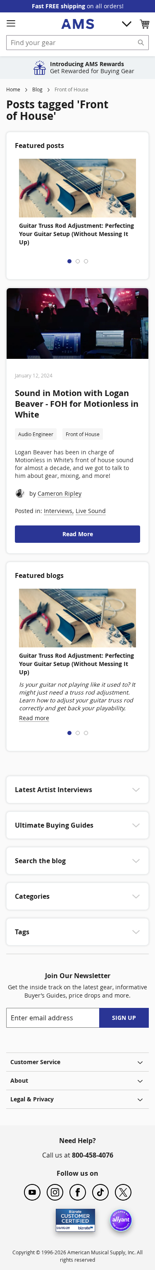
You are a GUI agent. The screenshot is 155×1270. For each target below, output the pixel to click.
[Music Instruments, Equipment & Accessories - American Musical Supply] (77, 24)
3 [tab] (86, 261)
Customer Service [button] (35, 1062)
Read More (77, 534)
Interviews (58, 511)
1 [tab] (69, 261)
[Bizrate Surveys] (83, 1227)
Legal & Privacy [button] (32, 1099)
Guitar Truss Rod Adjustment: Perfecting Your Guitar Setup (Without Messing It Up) (76, 234)
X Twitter (123, 1192)
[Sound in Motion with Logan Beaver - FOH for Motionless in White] (77, 324)
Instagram (55, 1192)
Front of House (83, 434)
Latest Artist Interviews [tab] (53, 789)
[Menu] (11, 24)
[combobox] (77, 42)
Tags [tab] (22, 931)
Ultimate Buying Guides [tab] (54, 825)
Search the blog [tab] (40, 860)
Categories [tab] (32, 896)
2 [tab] (78, 261)
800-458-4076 (92, 1155)
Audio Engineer (35, 434)
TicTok (100, 1192)
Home (13, 89)
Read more (34, 718)
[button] (144, 24)
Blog (37, 89)
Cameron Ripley (59, 493)
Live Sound (91, 511)
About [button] (19, 1080)
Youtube (32, 1192)
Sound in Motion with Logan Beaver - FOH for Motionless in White (76, 404)
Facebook (77, 1192)
